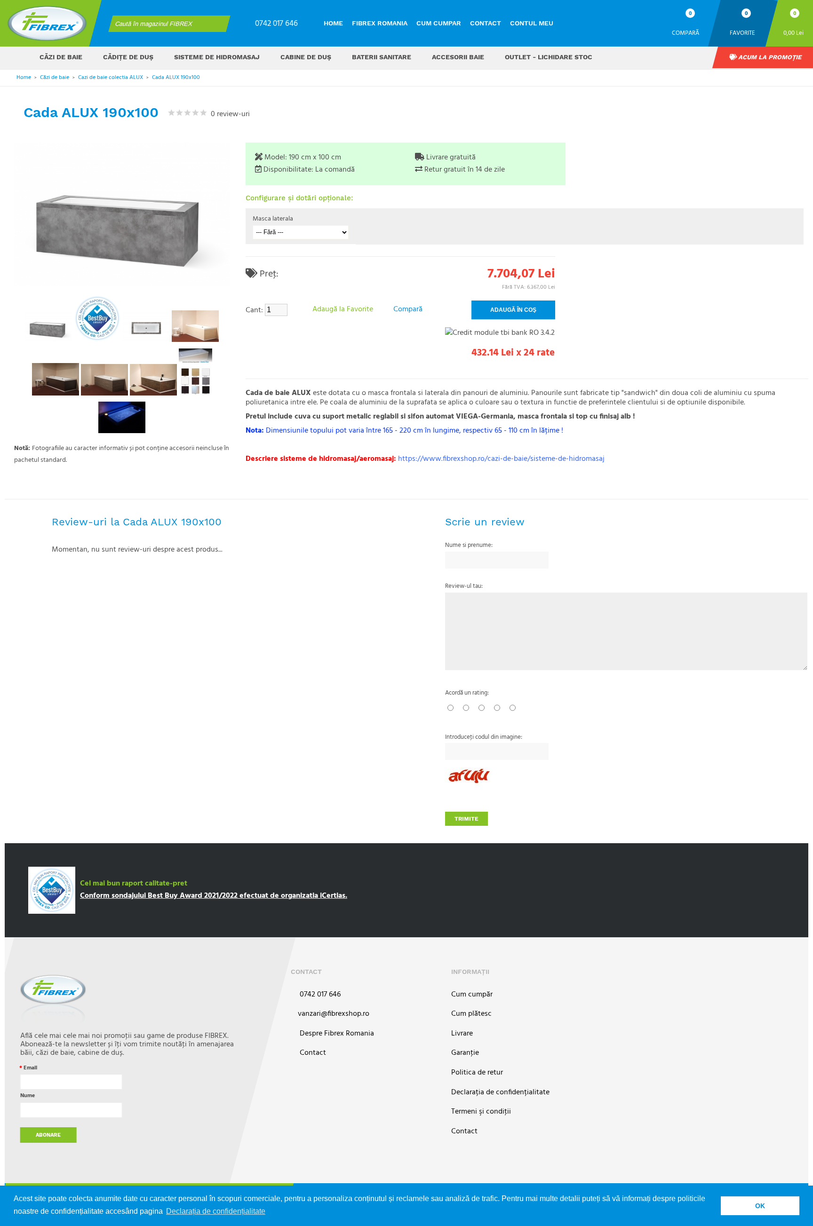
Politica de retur (477, 1073)
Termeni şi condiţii (481, 1112)
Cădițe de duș (128, 57)
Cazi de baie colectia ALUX (110, 77)
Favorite (742, 32)
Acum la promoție (769, 57)
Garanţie (465, 1053)
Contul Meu (531, 23)
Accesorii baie (458, 57)
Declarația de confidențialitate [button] (215, 1211)
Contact (485, 23)
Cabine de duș (305, 57)
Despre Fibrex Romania (336, 1034)
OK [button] (760, 1206)
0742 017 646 (276, 23)
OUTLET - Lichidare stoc (548, 57)
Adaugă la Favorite (342, 309)
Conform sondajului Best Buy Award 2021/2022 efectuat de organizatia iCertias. (213, 896)
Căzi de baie (61, 57)
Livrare (462, 1034)
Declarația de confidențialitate (500, 1093)
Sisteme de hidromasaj (217, 57)
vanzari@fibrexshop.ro (333, 1014)
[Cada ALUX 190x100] (48, 326)
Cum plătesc (471, 1014)
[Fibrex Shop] (47, 23)
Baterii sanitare (381, 57)
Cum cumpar (438, 23)
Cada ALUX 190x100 (176, 77)
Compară (685, 32)
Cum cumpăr (472, 995)
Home (333, 23)
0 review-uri (228, 114)
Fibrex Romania (379, 23)
